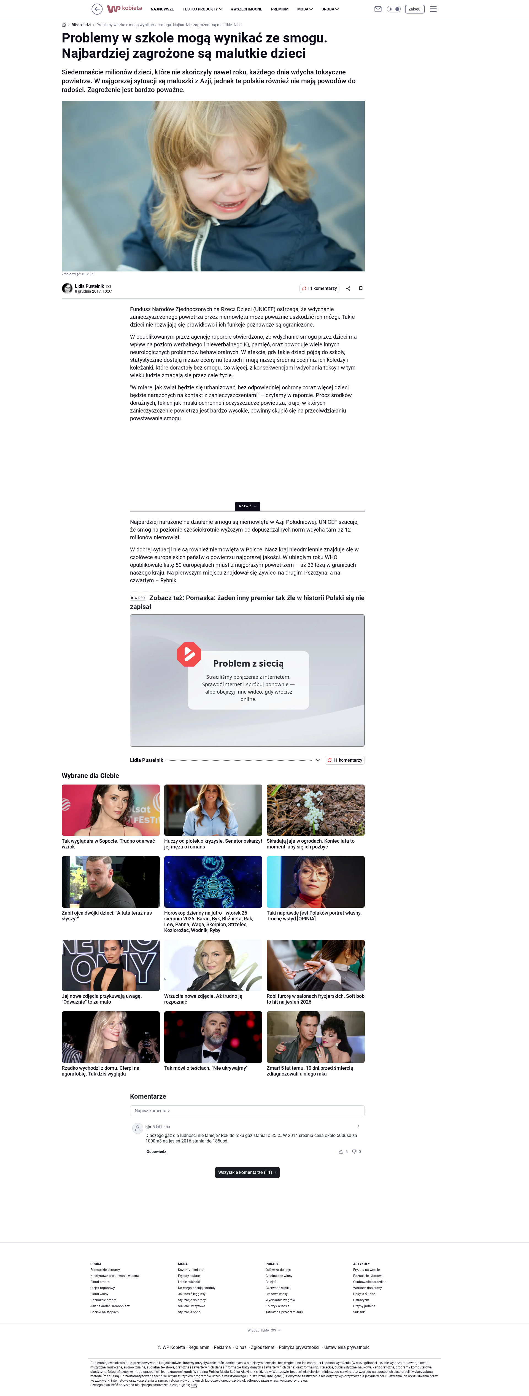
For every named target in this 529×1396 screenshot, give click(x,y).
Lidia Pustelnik (89, 286)
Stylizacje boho (189, 1312)
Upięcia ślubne (364, 1294)
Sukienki (359, 1312)
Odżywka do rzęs (278, 1270)
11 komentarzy (322, 288)
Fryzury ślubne (189, 1276)
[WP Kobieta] (129, 9)
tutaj (194, 1385)
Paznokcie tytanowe (368, 1276)
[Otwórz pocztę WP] (378, 9)
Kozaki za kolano (191, 1270)
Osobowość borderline (369, 1282)
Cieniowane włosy (279, 1276)
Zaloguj (415, 9)
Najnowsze (162, 9)
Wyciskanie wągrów (280, 1300)
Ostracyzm (361, 1300)
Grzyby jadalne (364, 1306)
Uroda (328, 9)
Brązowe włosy (277, 1294)
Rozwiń (245, 506)
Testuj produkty (200, 9)
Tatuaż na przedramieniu (284, 1312)
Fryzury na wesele (366, 1270)
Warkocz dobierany (367, 1288)
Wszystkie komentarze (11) (245, 1172)
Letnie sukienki (189, 1282)
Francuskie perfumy (105, 1270)
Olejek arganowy (102, 1288)
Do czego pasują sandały (196, 1288)
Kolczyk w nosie (277, 1306)
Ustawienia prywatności (346, 1347)
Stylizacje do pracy (192, 1300)
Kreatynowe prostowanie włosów (114, 1276)
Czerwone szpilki (278, 1288)
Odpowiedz (156, 1151)
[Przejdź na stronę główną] (97, 13)
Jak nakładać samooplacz (110, 1306)
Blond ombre (99, 1282)
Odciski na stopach (104, 1312)
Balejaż (271, 1282)
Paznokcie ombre (103, 1300)
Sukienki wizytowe (191, 1306)
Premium (279, 9)
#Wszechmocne (246, 9)
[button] (394, 9)
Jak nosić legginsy (192, 1294)
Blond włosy (99, 1294)
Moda (302, 9)
